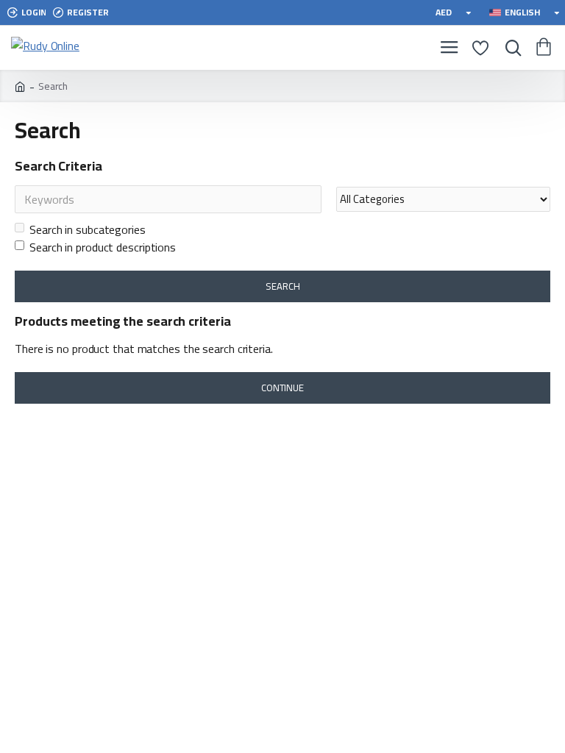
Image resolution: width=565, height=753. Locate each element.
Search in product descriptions (102, 247)
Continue (282, 387)
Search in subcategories (87, 229)
